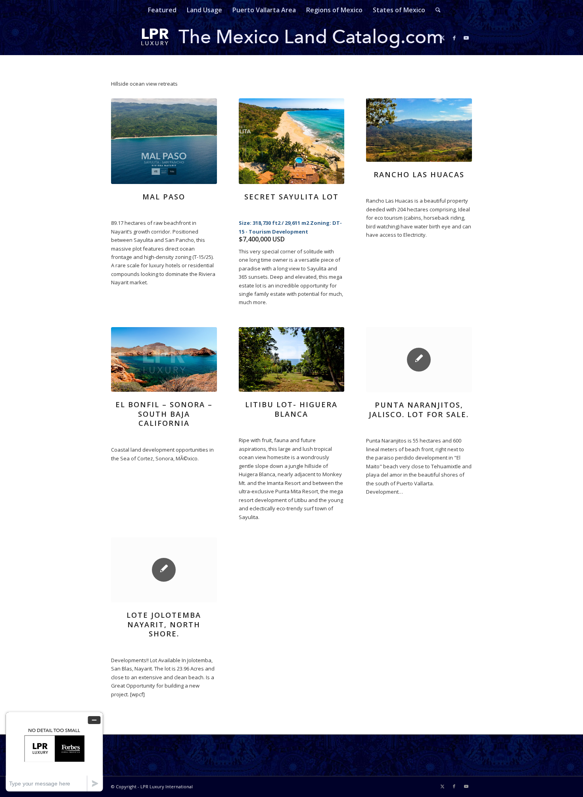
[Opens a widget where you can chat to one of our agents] (54, 751)
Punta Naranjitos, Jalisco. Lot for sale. (419, 409)
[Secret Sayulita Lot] (292, 141)
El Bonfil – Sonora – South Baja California (164, 414)
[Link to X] (442, 38)
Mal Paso (163, 196)
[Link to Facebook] (454, 38)
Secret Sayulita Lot (291, 196)
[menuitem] (162, 10)
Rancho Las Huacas (419, 174)
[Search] (435, 10)
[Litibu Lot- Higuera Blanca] (292, 359)
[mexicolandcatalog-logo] (291, 37)
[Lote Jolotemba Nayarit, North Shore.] (164, 569)
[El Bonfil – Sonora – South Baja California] (164, 359)
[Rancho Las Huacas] (419, 130)
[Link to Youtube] (466, 38)
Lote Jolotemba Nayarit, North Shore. (164, 624)
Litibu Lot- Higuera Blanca (291, 409)
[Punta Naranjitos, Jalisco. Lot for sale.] (419, 359)
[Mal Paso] (164, 141)
